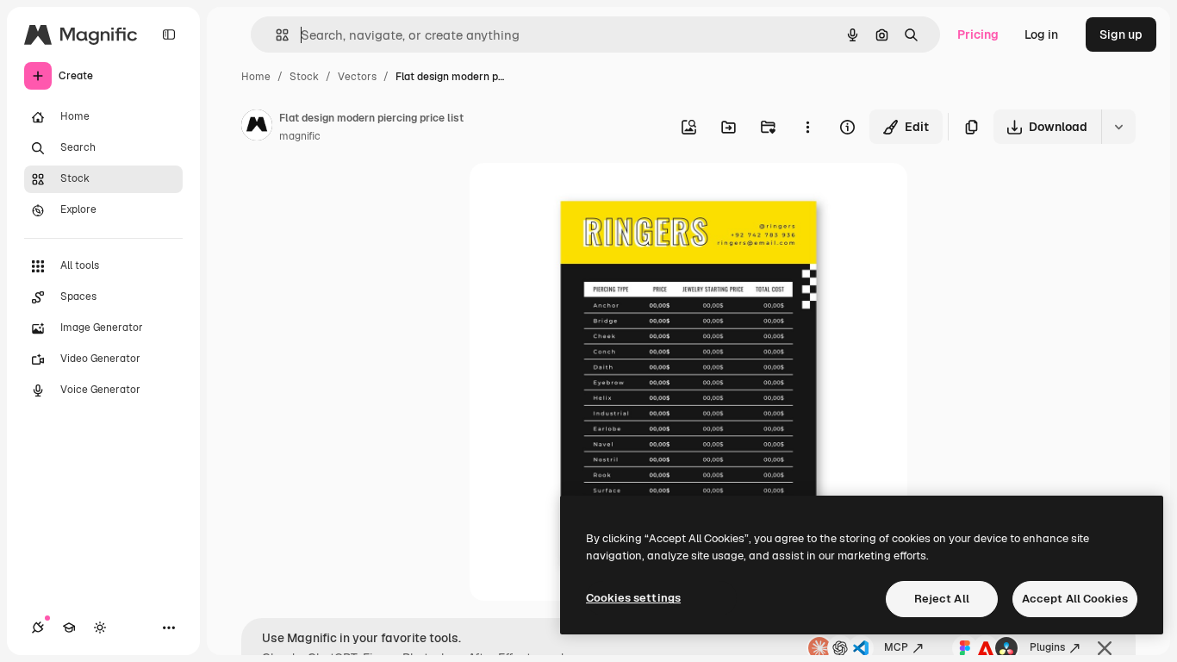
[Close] (1104, 648)
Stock (304, 77)
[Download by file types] (1118, 126)
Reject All (941, 598)
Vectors (357, 77)
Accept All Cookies (1075, 598)
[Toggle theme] (100, 627)
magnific (300, 136)
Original (580, 196)
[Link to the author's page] (256, 127)
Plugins (1047, 647)
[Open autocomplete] (275, 34)
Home (256, 77)
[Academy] (69, 627)
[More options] (807, 126)
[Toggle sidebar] (169, 34)
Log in (1041, 34)
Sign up (1121, 34)
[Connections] (38, 627)
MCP (896, 647)
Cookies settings (633, 597)
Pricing (978, 34)
